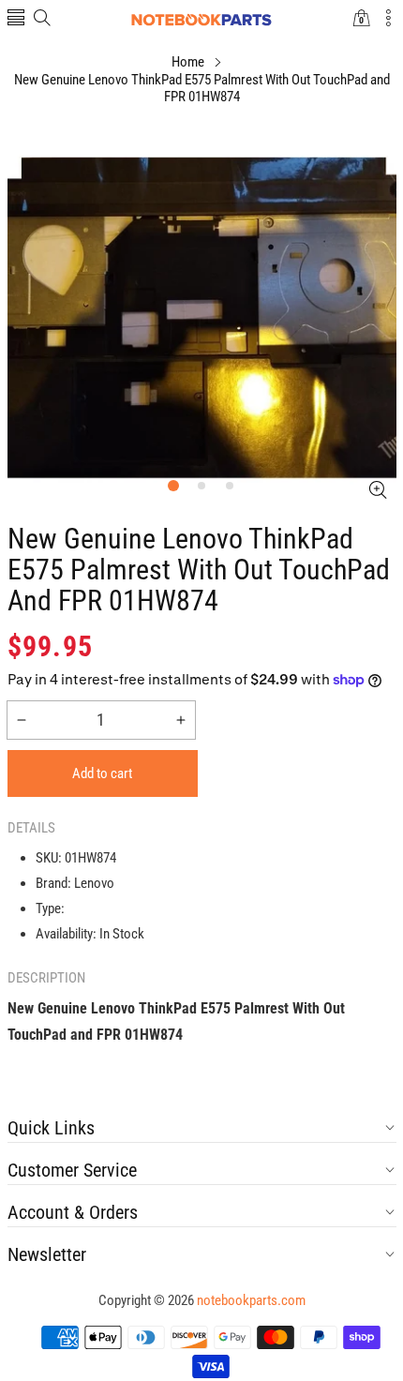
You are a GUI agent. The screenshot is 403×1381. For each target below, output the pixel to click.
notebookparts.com (251, 1300)
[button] (15, 19)
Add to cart (102, 773)
